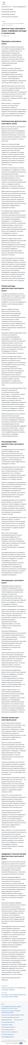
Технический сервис (7, 9)
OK (21, 1043)
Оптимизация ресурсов (8, 14)
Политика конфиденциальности (10, 1017)
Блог (2, 1004)
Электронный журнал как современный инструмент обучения (13, 988)
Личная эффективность (7, 1036)
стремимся (21, 280)
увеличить (4, 980)
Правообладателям (6, 1020)
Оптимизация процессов (8, 12)
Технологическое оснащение (9, 16)
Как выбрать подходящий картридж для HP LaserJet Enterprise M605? (13, 995)
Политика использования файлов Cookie (12, 1015)
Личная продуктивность (19, 7)
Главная (3, 21)
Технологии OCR (6, 7)
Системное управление (7, 1034)
